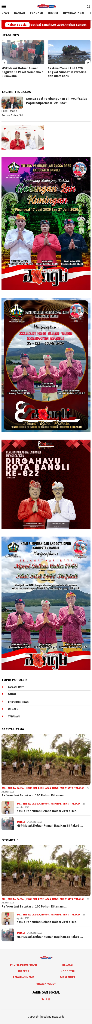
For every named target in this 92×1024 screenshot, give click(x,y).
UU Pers (23, 971)
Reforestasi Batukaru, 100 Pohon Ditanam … (34, 795)
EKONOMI (31, 788)
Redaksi (67, 965)
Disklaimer (67, 977)
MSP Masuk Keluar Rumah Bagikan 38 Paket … (49, 825)
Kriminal (55, 803)
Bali (3, 788)
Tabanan (14, 716)
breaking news (18, 701)
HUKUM (45, 803)
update (13, 709)
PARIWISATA (66, 788)
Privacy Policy (46, 984)
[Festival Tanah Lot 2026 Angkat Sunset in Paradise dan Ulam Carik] (69, 52)
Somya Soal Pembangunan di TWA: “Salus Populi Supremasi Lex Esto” (56, 101)
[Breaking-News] (46, 6)
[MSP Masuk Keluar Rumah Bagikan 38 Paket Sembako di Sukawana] (23, 52)
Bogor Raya (16, 687)
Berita (11, 788)
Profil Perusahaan (23, 965)
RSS (48, 999)
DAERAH (21, 788)
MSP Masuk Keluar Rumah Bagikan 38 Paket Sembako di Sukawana (22, 72)
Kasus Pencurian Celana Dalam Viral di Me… (47, 811)
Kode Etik (68, 971)
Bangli (12, 694)
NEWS (55, 788)
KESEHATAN (44, 788)
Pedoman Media (23, 977)
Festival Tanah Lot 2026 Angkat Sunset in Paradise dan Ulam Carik (67, 72)
